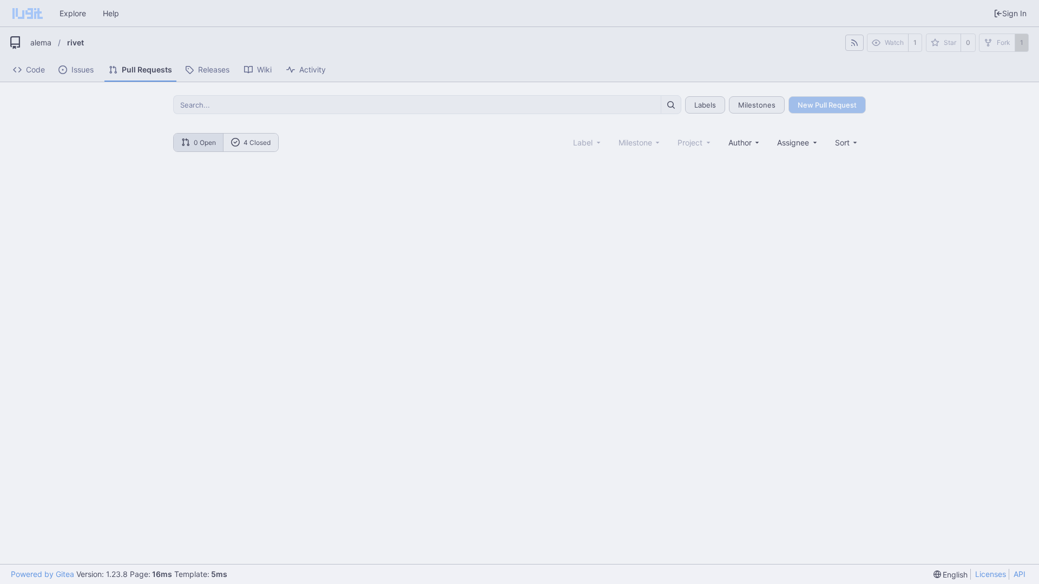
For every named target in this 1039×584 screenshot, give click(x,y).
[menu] (847, 142)
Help (111, 13)
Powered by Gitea (42, 574)
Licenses (990, 574)
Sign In (1014, 13)
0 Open (205, 142)
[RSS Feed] (854, 43)
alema (40, 42)
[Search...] (671, 104)
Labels (705, 105)
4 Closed (257, 142)
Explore (73, 13)
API (1019, 574)
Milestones (756, 105)
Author (740, 142)
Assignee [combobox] (793, 142)
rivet (75, 42)
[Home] (27, 13)
